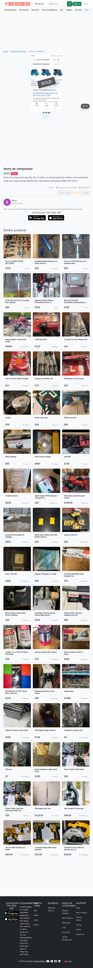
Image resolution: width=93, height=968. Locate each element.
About (36, 915)
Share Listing (65, 193)
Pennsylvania (62, 188)
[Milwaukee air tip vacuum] (76, 363)
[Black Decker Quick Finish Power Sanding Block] (17, 598)
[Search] (70, 3)
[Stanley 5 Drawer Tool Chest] (17, 715)
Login (85, 4)
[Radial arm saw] (76, 402)
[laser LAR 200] (17, 559)
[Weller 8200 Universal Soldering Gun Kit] (76, 598)
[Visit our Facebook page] (55, 961)
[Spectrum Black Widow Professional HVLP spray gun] (46, 285)
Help (78, 908)
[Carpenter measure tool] (76, 715)
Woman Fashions (10, 10)
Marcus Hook (72, 188)
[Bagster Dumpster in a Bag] (46, 559)
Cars (61, 10)
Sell (35, 910)
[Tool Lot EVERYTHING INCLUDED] (17, 246)
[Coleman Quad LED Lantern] (46, 637)
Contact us (80, 934)
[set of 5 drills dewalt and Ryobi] (17, 832)
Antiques (69, 10)
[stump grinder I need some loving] (17, 324)
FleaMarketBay (39, 961)
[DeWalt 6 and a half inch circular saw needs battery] (76, 832)
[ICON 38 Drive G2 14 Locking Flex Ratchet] (17, 285)
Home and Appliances (49, 10)
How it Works (81, 912)
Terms (78, 929)
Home (5, 51)
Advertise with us (51, 909)
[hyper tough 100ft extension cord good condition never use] (46, 481)
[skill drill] (76, 442)
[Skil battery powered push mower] (76, 481)
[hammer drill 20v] (76, 520)
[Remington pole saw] (46, 793)
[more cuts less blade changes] (17, 363)
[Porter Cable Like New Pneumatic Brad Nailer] (17, 793)
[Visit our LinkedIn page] (59, 961)
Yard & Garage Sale (67, 938)
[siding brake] (76, 676)
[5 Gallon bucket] (17, 481)
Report (77, 193)
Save (86, 193)
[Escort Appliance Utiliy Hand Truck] (46, 754)
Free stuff (78, 10)
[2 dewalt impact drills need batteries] (46, 832)
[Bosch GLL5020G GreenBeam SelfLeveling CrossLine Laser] (76, 285)
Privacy (79, 925)
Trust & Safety (79, 918)
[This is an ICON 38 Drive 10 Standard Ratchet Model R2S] (76, 246)
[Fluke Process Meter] (46, 442)
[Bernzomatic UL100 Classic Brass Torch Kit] (17, 676)
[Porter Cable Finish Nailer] (76, 754)
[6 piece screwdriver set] (46, 363)
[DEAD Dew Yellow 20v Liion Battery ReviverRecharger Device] (46, 520)
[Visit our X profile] (51, 961)
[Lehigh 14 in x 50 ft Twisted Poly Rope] (17, 637)
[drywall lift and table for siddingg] (17, 520)
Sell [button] (78, 4)
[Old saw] (17, 754)
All (88, 10)
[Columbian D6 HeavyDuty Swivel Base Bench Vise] (46, 598)
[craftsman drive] (46, 324)
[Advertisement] (46, 31)
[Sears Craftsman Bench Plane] (76, 637)
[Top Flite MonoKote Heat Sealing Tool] (76, 559)
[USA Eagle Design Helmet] (46, 715)
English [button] (69, 961)
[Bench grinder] (17, 442)
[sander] (17, 402)
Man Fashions (24, 10)
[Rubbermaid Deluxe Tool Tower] (46, 676)
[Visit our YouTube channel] (48, 961)
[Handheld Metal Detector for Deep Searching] (46, 246)
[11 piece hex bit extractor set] (76, 324)
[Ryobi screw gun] (46, 402)
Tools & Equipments (18, 51)
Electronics (35, 10)
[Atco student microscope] (76, 793)
